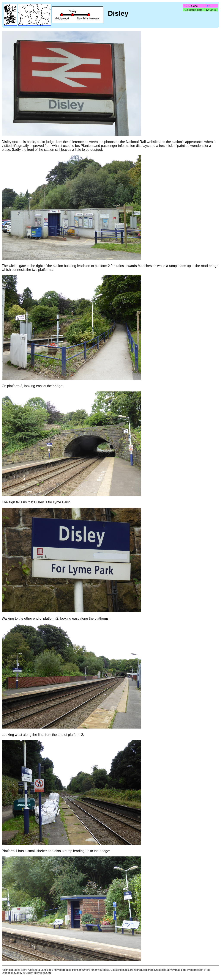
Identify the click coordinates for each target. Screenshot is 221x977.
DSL (208, 6)
